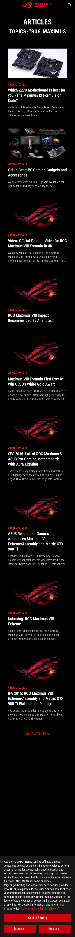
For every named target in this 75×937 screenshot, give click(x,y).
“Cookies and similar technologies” (39, 908)
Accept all (54, 929)
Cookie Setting (37, 918)
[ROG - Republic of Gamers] (38, 5)
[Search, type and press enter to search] (69, 5)
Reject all (20, 929)
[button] (5, 5)
